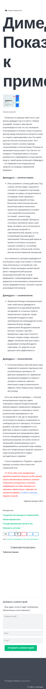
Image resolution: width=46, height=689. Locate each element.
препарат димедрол (31, 539)
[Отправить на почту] (5, 534)
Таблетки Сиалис (11, 552)
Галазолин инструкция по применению (21, 515)
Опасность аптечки (11, 528)
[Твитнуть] (18, 534)
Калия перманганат (12, 519)
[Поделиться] (12, 534)
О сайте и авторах (35, 687)
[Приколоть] (24, 534)
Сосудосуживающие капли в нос (18, 523)
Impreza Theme (13, 681)
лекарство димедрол (15, 539)
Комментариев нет (15, 10)
